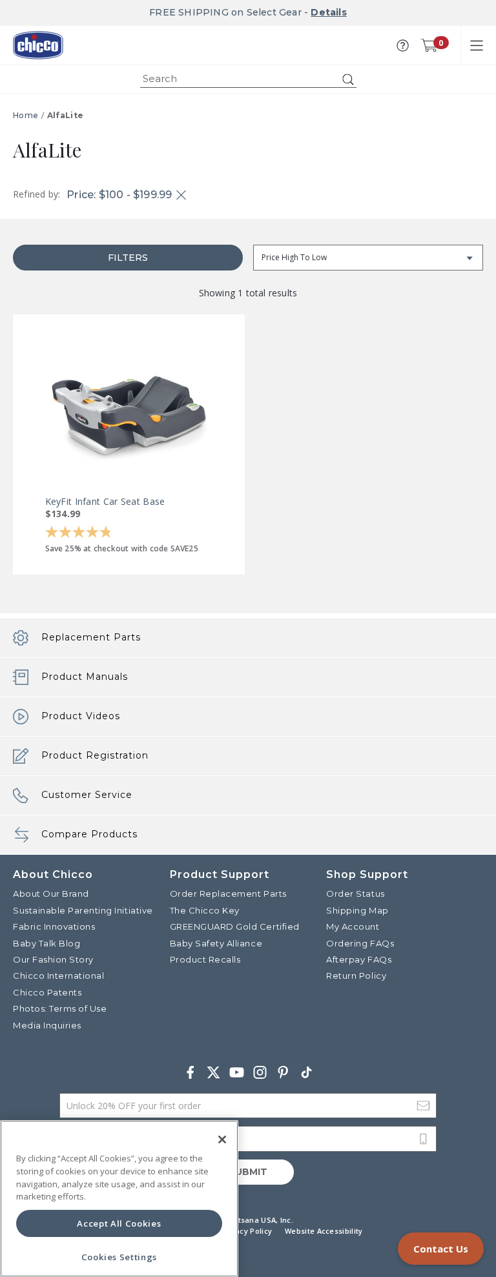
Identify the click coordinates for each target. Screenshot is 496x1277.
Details (328, 12)
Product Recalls (205, 959)
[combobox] (248, 79)
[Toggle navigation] (476, 45)
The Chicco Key (205, 910)
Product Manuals (84, 676)
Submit (247, 1172)
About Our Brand (51, 893)
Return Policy (356, 975)
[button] (403, 45)
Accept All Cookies (119, 1223)
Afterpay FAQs (358, 959)
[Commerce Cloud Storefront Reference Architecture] (38, 45)
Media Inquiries (47, 1025)
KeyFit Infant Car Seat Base (105, 501)
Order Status (355, 893)
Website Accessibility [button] (323, 1231)
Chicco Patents (47, 992)
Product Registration (95, 755)
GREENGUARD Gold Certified (235, 926)
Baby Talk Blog (46, 943)
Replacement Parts (91, 637)
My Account (352, 926)
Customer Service (86, 795)
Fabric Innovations (54, 926)
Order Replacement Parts (228, 893)
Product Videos (80, 716)
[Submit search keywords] (348, 79)
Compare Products (89, 834)
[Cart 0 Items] (428, 45)
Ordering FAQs (360, 943)
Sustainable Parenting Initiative (83, 910)
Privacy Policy (246, 1231)
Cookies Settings (119, 1257)
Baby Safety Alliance (216, 943)
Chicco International (58, 975)
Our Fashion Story (53, 959)
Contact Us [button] (440, 1248)
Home (25, 115)
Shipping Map (357, 910)
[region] (119, 1198)
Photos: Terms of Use (60, 1008)
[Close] (222, 1139)
